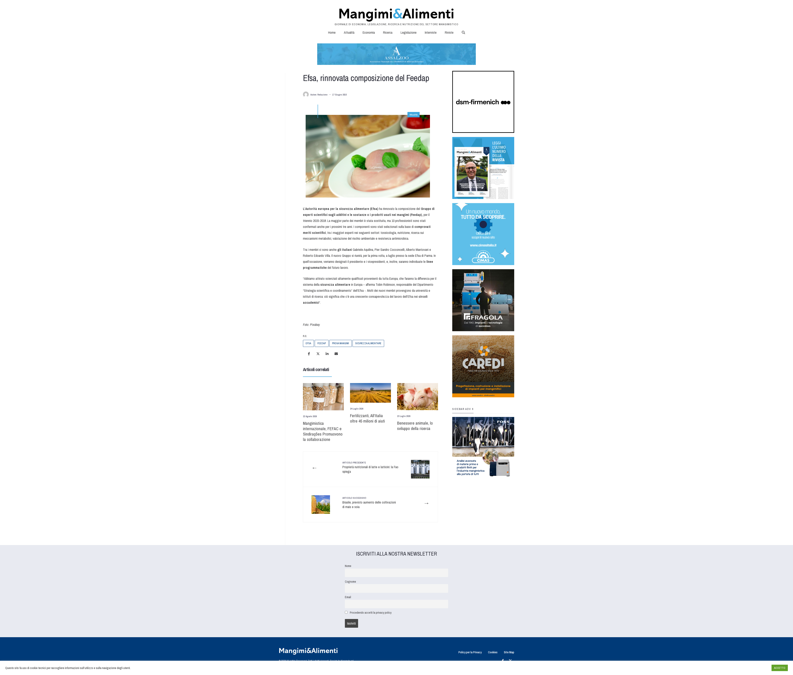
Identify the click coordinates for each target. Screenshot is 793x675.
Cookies (492, 652)
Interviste (431, 32)
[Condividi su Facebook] (308, 353)
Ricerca (387, 32)
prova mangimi (340, 343)
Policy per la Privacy (470, 652)
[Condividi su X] (318, 353)
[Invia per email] (336, 353)
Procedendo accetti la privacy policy (371, 612)
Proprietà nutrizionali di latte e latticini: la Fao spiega (370, 467)
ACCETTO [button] (779, 668)
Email (348, 597)
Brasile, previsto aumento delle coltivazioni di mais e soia (369, 502)
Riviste (449, 32)
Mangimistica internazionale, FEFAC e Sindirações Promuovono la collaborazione (323, 431)
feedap (321, 343)
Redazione (322, 94)
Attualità (349, 32)
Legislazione (409, 32)
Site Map (509, 652)
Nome (348, 566)
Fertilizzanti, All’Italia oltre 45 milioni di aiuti (367, 418)
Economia (369, 32)
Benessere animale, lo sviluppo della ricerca (415, 425)
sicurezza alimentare (368, 343)
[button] (463, 32)
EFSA (308, 343)
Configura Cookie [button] (758, 668)
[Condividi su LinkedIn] (327, 353)
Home (332, 32)
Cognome (350, 581)
